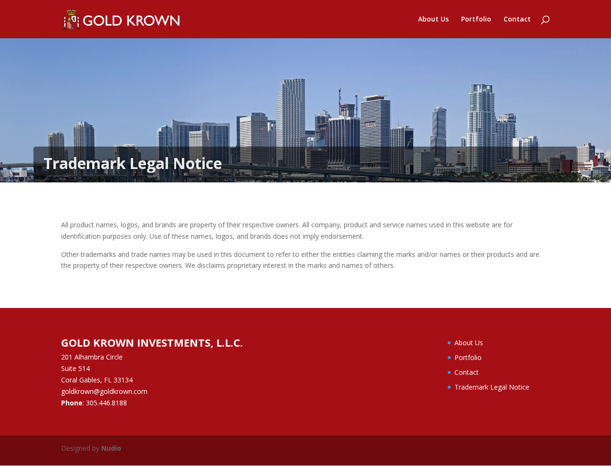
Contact (517, 19)
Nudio (111, 448)
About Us (433, 19)
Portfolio (476, 19)
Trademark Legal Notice (491, 387)
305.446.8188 (106, 402)
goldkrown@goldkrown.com (104, 391)
